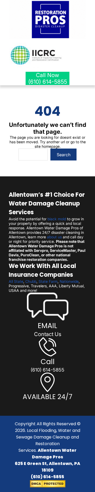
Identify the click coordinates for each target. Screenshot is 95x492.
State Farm (48, 281)
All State (16, 281)
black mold (57, 219)
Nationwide (69, 281)
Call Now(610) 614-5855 (47, 78)
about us (54, 237)
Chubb (30, 281)
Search (63, 154)
